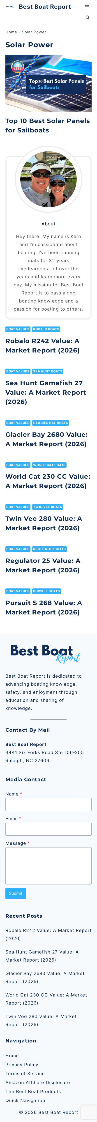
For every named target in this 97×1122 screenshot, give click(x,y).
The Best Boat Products (33, 1091)
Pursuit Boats (46, 591)
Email (13, 818)
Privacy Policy (21, 1064)
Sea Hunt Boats (47, 371)
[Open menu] (87, 7)
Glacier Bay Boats (50, 423)
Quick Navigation (25, 1100)
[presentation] (48, 83)
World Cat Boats (49, 465)
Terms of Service (25, 1073)
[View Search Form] (87, 17)
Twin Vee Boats (47, 507)
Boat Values (18, 329)
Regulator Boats (49, 549)
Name (13, 794)
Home (11, 32)
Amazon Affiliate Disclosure (37, 1082)
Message (17, 843)
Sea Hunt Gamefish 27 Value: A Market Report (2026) (45, 392)
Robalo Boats (46, 329)
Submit (15, 893)
